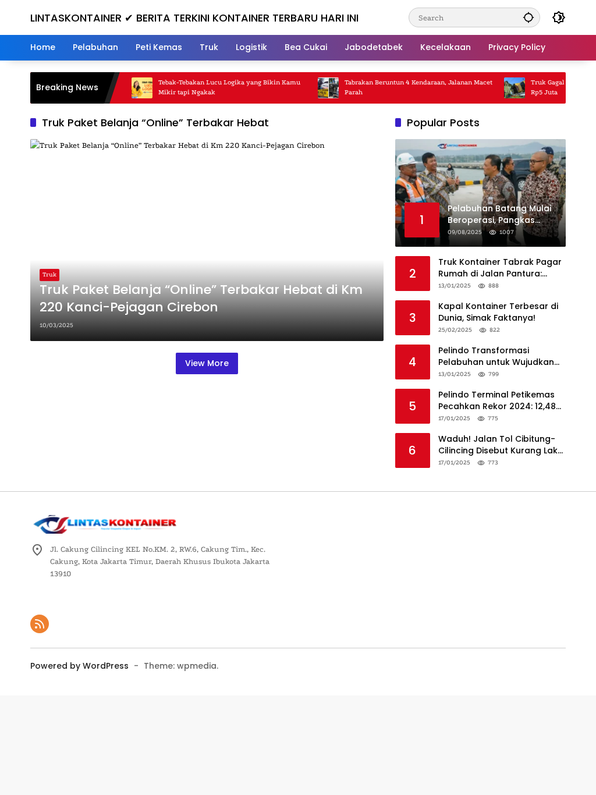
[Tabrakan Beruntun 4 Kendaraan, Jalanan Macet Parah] (316, 87)
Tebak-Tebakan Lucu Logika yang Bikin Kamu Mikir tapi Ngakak (218, 87)
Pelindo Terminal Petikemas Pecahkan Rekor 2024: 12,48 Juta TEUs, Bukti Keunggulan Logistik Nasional (498, 400)
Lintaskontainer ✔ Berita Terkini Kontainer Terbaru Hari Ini (194, 17)
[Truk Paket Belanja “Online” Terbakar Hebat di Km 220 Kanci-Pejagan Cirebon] (207, 240)
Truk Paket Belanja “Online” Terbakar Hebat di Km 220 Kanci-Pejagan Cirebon (201, 299)
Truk (49, 274)
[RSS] (39, 624)
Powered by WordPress (79, 666)
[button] (528, 17)
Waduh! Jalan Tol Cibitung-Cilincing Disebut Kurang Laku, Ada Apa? (501, 445)
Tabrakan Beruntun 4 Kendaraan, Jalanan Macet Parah (407, 87)
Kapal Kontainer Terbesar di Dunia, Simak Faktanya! (498, 312)
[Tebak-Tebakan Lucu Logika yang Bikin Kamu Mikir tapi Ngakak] (130, 87)
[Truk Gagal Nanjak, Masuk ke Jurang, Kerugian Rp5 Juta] (502, 87)
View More (207, 363)
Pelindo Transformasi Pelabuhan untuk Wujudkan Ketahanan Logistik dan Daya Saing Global (500, 356)
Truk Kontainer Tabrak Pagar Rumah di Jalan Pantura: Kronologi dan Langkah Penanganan (500, 268)
